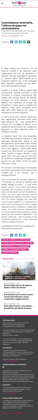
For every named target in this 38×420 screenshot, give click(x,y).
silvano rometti (9, 253)
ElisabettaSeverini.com (10, 361)
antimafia (24, 240)
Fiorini (5, 249)
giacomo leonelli (19, 249)
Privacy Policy (7, 413)
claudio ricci (8, 246)
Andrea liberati (10, 240)
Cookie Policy (18, 413)
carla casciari (26, 243)
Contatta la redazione (10, 393)
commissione (23, 246)
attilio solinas (9, 243)
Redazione (4, 36)
